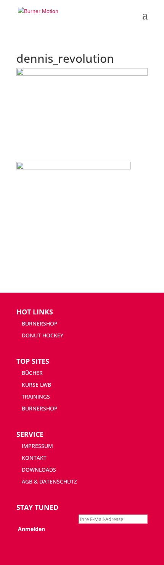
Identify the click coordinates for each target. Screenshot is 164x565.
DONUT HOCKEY (42, 335)
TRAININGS (36, 396)
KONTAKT (34, 457)
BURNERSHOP (40, 323)
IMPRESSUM (37, 445)
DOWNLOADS (39, 469)
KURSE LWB (36, 384)
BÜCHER (32, 372)
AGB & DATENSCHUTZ (49, 481)
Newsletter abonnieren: (47, 519)
